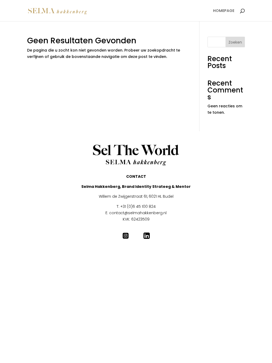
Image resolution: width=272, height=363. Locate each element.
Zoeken (235, 42)
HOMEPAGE (223, 11)
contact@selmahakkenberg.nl (138, 213)
